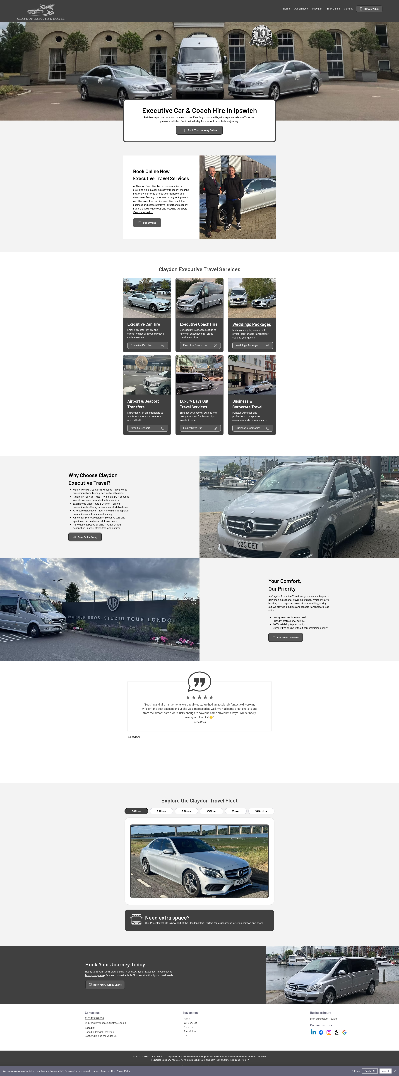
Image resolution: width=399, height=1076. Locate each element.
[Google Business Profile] (344, 1032)
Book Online (189, 1031)
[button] (301, 9)
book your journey (95, 975)
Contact (187, 1035)
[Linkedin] (313, 1032)
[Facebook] (321, 1032)
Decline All (370, 1071)
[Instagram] (329, 1032)
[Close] (395, 1071)
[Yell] (337, 1032)
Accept (385, 1071)
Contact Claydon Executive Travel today (148, 971)
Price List (188, 1027)
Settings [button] (356, 1071)
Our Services (190, 1023)
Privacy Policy (123, 1071)
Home (186, 1018)
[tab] (136, 811)
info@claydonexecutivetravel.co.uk (107, 1023)
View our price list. (143, 212)
